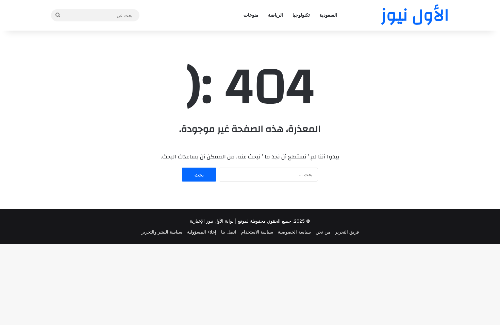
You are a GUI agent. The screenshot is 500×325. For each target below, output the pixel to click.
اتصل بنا (228, 232)
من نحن (323, 232)
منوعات (251, 15)
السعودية (328, 15)
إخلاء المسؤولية (201, 232)
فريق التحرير (347, 232)
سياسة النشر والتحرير (161, 232)
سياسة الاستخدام (257, 232)
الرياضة (275, 15)
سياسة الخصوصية (294, 232)
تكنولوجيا (301, 15)
